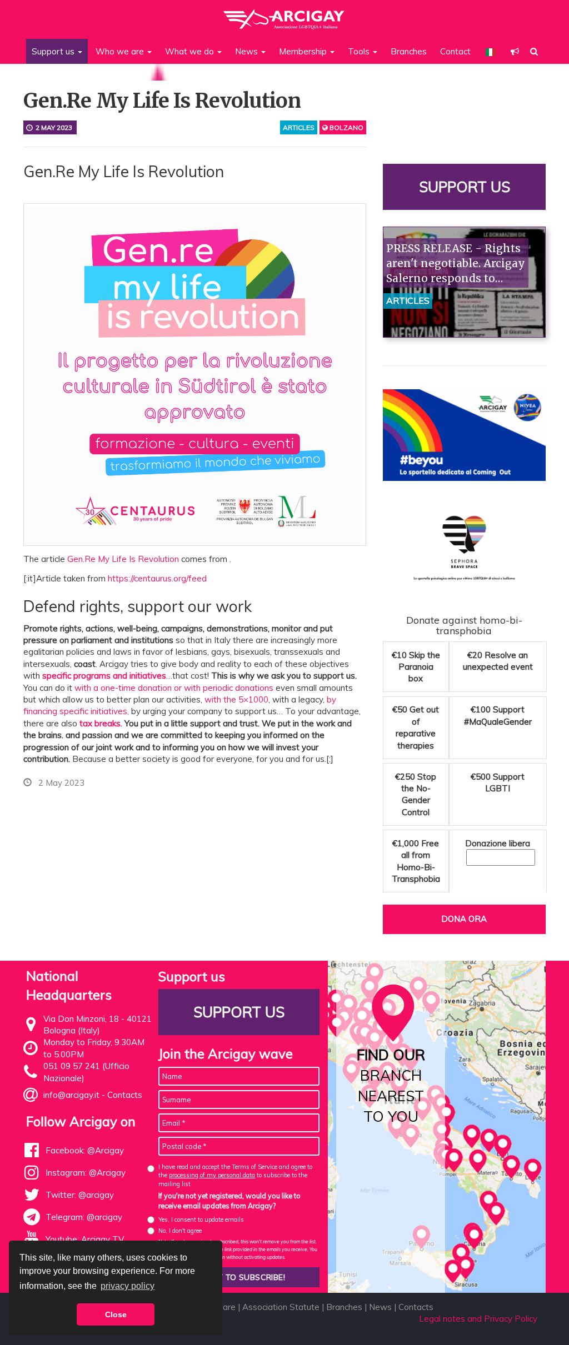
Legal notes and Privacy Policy (478, 1318)
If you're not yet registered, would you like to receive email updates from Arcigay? (229, 1200)
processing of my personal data (212, 1175)
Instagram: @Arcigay (86, 1172)
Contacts (124, 1095)
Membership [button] (304, 51)
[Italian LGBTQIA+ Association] (284, 14)
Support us (464, 187)
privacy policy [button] (127, 1286)
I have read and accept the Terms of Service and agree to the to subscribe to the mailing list (235, 1175)
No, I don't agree (180, 1230)
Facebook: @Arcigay (85, 1150)
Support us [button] (54, 51)
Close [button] (116, 1314)
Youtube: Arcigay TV (85, 1239)
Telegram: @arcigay (84, 1217)
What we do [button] (190, 51)
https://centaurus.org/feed (157, 578)
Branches (409, 51)
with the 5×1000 (236, 699)
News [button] (247, 51)
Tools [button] (360, 51)
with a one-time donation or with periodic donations (173, 687)
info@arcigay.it (71, 1095)
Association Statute (281, 1307)
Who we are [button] (121, 51)
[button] (515, 51)
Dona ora (464, 919)
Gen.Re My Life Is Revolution (123, 559)
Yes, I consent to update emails (201, 1219)
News (380, 1307)
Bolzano (345, 127)
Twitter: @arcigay (80, 1195)
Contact (455, 51)
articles (299, 127)
